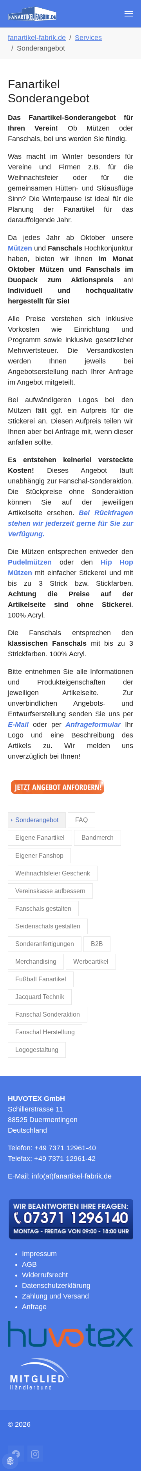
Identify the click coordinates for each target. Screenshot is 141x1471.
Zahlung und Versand (55, 1296)
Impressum (39, 1254)
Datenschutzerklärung (56, 1285)
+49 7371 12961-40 (65, 1148)
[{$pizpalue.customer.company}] (32, 13)
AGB (29, 1264)
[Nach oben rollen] (128, 1458)
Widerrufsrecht (45, 1275)
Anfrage (34, 1307)
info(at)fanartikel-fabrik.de (72, 1176)
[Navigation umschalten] (129, 13)
